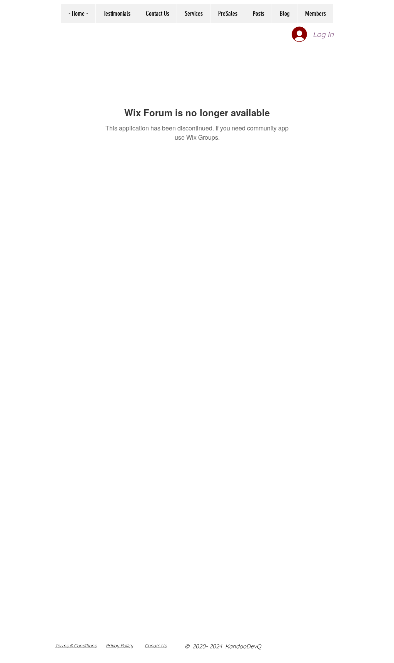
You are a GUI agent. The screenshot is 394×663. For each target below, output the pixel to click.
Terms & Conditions (76, 645)
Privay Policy (119, 645)
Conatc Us (156, 645)
